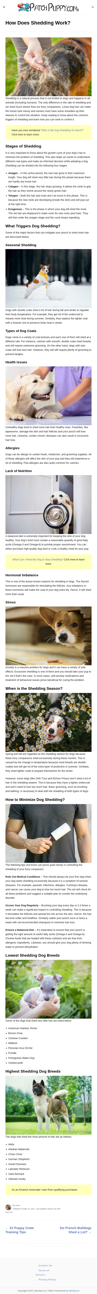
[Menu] (4, 7)
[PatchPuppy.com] (48, 7)
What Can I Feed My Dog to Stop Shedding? (37, 559)
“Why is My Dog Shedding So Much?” (62, 130)
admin (17, 1205)
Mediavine (74, 1290)
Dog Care (9, 1212)
